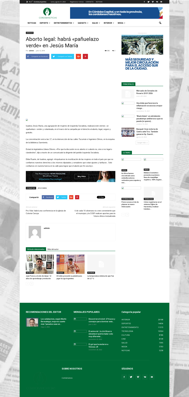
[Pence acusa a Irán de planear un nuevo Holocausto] (131, 193)
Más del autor (53, 249)
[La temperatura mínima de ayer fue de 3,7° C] (101, 264)
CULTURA (125, 335)
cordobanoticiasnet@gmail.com (86, 378)
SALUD (95, 23)
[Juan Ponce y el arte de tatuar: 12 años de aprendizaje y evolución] (40, 264)
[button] (160, 23)
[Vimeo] (153, 2)
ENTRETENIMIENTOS (63, 23)
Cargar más (141, 143)
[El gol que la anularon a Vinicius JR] (80, 347)
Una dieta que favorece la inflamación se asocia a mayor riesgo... (149, 105)
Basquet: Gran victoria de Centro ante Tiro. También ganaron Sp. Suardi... (147, 131)
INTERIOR (108, 23)
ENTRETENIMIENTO (130, 327)
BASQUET (60, 273)
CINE (123, 339)
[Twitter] (148, 2)
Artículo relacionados (35, 249)
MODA (120, 23)
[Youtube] (161, 2)
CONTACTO (89, 2)
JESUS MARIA (42, 188)
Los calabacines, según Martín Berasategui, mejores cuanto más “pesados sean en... (53, 321)
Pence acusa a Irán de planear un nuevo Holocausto (130, 204)
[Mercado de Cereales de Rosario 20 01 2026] (127, 93)
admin (31, 51)
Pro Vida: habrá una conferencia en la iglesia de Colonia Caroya (46, 212)
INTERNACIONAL (127, 199)
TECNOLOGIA (149, 199)
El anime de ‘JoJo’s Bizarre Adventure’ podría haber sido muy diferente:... (101, 333)
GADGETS (82, 23)
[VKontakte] (157, 2)
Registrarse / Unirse (77, 2)
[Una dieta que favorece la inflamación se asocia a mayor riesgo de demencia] (127, 106)
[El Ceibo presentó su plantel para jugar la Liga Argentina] (71, 264)
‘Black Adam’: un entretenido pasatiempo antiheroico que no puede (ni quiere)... (149, 118)
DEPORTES (126, 323)
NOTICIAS (32, 23)
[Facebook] (144, 2)
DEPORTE (44, 23)
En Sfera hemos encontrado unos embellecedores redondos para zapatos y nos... (131, 178)
